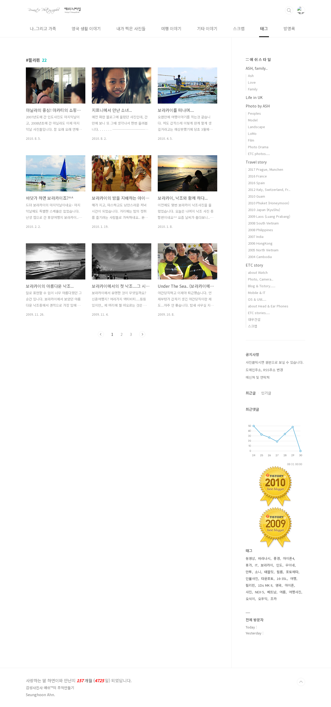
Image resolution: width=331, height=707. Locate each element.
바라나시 (264, 558)
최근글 (251, 392)
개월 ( (79, 680)
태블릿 (269, 571)
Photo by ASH (258, 105)
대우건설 (254, 319)
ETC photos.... (259, 153)
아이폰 (289, 585)
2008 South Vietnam (263, 223)
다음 (142, 334)
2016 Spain (256, 182)
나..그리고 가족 (43, 28)
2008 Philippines (260, 229)
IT (256, 565)
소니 (258, 571)
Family (253, 89)
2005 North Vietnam (263, 249)
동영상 (250, 558)
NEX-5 (259, 591)
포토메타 (292, 571)
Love (252, 82)
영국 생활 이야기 (86, 28)
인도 (279, 565)
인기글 (266, 392)
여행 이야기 (171, 28)
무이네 (290, 565)
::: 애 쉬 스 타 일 (258, 59)
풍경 (277, 558)
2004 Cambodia (260, 256)
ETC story (254, 265)
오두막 (262, 598)
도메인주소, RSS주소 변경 (264, 369)
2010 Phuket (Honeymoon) (268, 202)
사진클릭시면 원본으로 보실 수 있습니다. (275, 362)
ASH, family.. (257, 68)
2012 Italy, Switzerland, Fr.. (269, 189)
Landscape (256, 126)
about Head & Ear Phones (268, 306)
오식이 (250, 598)
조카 (273, 598)
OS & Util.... (257, 299)
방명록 (289, 28)
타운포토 (267, 578)
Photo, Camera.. (260, 279)
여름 (283, 591)
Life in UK (254, 97)
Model (253, 120)
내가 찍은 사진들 (131, 28)
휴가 (249, 565)
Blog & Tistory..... (261, 285)
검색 (289, 10)
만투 (249, 571)
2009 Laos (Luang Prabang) (269, 216)
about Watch (258, 272)
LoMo (252, 133)
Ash (251, 75)
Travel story (256, 162)
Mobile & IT (256, 292)
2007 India (256, 236)
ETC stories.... (259, 312)
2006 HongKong (260, 243)
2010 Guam (256, 196)
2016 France (257, 176)
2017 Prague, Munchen (265, 169)
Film (251, 140)
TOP (301, 682)
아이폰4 (288, 558)
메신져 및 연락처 (257, 377)
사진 (249, 591)
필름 (280, 571)
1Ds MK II (265, 585)
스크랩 (239, 28)
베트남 (271, 591)
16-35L (282, 578)
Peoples (254, 113)
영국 (278, 585)
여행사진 (295, 591)
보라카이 (267, 565)
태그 (264, 28)
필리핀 (250, 585)
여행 (293, 578)
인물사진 (252, 578)
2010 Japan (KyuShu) (264, 209)
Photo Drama (258, 146)
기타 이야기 (207, 28)
